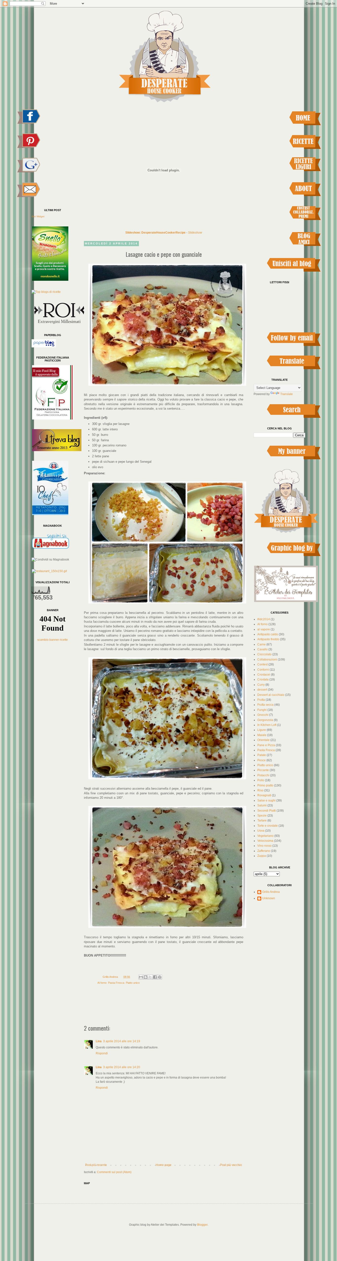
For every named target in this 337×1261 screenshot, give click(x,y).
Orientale (263, 740)
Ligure (261, 730)
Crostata (263, 679)
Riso (260, 790)
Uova (260, 830)
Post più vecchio (231, 1165)
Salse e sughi (266, 800)
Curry (261, 684)
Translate (286, 394)
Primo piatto (265, 785)
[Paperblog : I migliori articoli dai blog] (44, 346)
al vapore (263, 629)
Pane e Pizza (266, 745)
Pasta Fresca (116, 982)
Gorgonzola (265, 720)
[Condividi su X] (150, 977)
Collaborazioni (267, 659)
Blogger (202, 1224)
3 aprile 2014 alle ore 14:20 (121, 1067)
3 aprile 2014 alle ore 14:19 (121, 1041)
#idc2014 (263, 619)
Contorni (263, 669)
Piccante (263, 770)
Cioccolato (264, 654)
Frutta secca (265, 704)
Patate (261, 755)
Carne (261, 644)
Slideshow (195, 232)
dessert (262, 689)
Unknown (268, 898)
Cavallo (262, 649)
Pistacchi (263, 775)
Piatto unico (133, 982)
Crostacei (263, 674)
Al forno (102, 982)
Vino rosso (264, 845)
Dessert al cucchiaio (270, 695)
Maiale (261, 735)
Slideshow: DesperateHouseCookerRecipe (155, 232)
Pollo (260, 780)
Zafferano (263, 851)
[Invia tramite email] (140, 977)
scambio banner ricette (52, 639)
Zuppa (261, 856)
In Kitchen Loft (266, 725)
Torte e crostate (267, 825)
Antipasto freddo (268, 639)
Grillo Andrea (271, 892)
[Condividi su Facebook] (154, 977)
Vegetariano (265, 836)
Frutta (261, 699)
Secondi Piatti (266, 810)
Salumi (262, 805)
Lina (99, 1041)
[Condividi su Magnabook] (50, 560)
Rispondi (102, 1053)
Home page (163, 1165)
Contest (262, 664)
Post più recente (96, 1165)
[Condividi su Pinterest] (159, 977)
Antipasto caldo (267, 634)
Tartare (262, 820)
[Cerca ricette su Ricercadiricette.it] (46, 292)
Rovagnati (264, 795)
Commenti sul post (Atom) (114, 1172)
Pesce (261, 760)
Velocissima (265, 840)
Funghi (262, 710)
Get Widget (38, 216)
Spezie (262, 815)
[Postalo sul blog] (145, 977)
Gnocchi (262, 715)
